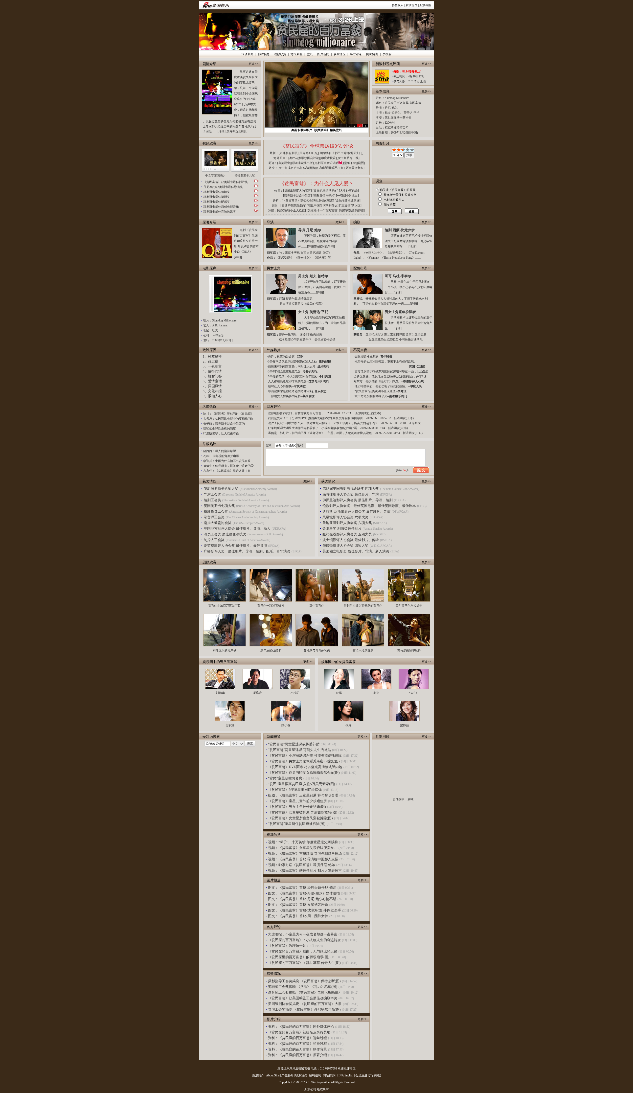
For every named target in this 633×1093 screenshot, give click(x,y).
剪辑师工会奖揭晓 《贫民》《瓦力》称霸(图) (302, 987)
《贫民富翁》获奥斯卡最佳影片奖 (225, 182)
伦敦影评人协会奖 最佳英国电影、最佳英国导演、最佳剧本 (369, 506)
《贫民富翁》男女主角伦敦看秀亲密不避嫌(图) (304, 761)
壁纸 (310, 54)
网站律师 (329, 1075)
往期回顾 (382, 737)
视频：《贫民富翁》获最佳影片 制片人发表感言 (305, 870)
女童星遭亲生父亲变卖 (383, 339)
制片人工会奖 (214, 540)
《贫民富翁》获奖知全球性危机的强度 (308, 200)
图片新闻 (323, 54)
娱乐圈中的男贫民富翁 (220, 662)
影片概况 (232, 131)
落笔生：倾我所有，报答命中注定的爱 (228, 466)
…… (418, 257)
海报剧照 (296, 54)
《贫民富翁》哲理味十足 (287, 946)
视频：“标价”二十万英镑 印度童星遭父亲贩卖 (303, 842)
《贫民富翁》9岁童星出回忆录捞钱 (295, 790)
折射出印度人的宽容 (297, 190)
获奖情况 (339, 54)
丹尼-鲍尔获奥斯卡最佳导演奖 (223, 187)
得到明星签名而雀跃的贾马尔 (363, 605)
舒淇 (339, 693)
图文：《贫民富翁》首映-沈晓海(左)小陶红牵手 (304, 910)
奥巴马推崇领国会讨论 (304, 158)
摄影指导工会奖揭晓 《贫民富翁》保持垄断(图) (304, 981)
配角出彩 (360, 268)
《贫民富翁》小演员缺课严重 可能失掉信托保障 (305, 755)
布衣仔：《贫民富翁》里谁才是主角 (227, 471)
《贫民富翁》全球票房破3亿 (311, 146)
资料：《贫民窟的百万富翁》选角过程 (297, 1038)
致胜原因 (209, 350)
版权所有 (323, 1089)
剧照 (243, 131)
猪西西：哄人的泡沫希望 (219, 451)
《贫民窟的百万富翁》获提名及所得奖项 (299, 1032)
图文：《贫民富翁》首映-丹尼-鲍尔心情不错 (302, 899)
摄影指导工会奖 (216, 511)
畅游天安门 (354, 153)
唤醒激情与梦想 (324, 195)
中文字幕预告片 (215, 175)
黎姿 (376, 693)
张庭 (348, 725)
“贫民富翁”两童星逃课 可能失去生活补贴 (299, 750)
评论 (348, 146)
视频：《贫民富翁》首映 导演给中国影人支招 (303, 859)
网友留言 (372, 54)
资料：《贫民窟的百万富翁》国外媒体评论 (301, 1026)
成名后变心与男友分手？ (295, 339)
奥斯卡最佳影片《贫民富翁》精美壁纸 (316, 130)
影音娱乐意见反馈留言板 (293, 1068)
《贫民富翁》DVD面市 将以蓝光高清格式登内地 (305, 767)
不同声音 (360, 350)
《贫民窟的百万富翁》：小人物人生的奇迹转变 (304, 940)
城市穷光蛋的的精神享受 (371, 396)
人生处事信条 (349, 190)
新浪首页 (411, 5)
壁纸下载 (350, 163)
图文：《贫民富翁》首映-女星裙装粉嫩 (298, 905)
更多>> (253, 64)
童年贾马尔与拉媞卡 (409, 605)
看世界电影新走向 (293, 205)
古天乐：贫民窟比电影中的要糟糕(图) (228, 418)
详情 (416, 81)
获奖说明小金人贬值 (291, 210)
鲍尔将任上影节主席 (333, 153)
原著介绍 (209, 222)
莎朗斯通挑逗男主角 (330, 168)
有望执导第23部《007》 (316, 252)
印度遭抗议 (328, 158)
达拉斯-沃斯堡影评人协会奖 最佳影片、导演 (356, 511)
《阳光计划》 (303, 257)
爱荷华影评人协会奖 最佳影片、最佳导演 (235, 545)
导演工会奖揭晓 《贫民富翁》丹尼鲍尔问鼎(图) (304, 1009)
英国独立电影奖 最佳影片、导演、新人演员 (355, 551)
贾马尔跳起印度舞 (409, 650)
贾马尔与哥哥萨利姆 (316, 650)
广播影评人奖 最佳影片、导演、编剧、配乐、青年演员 (247, 551)
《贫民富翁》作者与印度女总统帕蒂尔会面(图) (304, 772)
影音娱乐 (398, 5)
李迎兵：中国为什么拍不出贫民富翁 (227, 461)
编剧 (356, 222)
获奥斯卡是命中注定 (297, 195)
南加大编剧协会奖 (217, 523)
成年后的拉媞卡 (270, 650)
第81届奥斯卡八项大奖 (221, 489)
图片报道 (274, 880)
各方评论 (356, 54)
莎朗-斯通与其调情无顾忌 (296, 298)
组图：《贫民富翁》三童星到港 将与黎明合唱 (303, 795)
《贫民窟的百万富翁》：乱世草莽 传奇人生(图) (304, 963)
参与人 (402, 470)
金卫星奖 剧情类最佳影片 (342, 528)
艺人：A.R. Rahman (215, 325)
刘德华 (220, 693)
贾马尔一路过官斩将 (270, 605)
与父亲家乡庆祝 (289, 252)
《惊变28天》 (285, 257)
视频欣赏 (280, 54)
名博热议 (209, 407)
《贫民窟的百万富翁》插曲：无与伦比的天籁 (302, 951)
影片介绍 (274, 1019)
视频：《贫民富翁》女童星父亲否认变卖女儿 (302, 848)
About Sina (272, 1075)
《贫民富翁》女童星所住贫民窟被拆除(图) (300, 818)
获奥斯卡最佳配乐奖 (216, 202)
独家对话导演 (325, 246)
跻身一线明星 (288, 334)
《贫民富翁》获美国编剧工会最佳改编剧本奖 (302, 998)
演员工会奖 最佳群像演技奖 (225, 534)
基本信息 (382, 91)
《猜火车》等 (322, 257)
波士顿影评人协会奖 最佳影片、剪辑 (350, 540)
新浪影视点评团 (388, 64)
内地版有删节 (288, 153)
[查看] (410, 211)
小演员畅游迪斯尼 (411, 339)
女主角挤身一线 (348, 158)
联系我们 (301, 1075)
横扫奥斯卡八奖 (244, 175)
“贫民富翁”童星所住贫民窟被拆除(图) (296, 824)
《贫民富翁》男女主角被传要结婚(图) (297, 807)
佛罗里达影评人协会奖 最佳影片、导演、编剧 (357, 500)
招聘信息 (315, 1075)
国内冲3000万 (308, 153)
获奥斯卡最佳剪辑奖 (216, 192)
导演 (270, 222)
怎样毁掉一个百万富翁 (322, 210)
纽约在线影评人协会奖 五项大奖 (347, 534)
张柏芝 (413, 693)
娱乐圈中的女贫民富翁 (338, 662)
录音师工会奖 (214, 517)
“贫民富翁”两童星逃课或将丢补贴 (293, 744)
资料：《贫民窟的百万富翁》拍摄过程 (297, 1044)
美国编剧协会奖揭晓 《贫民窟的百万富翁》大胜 (305, 1004)
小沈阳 (295, 693)
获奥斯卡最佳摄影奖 (216, 197)
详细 (222, 131)
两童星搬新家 (354, 168)
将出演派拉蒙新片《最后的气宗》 (302, 303)
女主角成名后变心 (290, 168)
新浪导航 (425, 5)
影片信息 (264, 54)
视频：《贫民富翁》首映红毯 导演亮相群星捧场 (305, 853)
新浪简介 (258, 1075)
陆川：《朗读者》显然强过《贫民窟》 (228, 413)
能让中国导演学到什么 (323, 205)
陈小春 (285, 725)
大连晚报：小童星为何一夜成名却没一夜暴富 (302, 934)
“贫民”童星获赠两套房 (285, 778)
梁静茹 (404, 725)
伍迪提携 (309, 168)
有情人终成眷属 (363, 650)
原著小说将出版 (302, 163)
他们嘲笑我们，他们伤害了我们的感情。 (381, 386)
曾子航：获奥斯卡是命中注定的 (224, 423)
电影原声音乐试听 (327, 163)
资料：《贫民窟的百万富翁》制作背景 (297, 1049)
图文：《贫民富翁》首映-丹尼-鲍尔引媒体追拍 (304, 893)
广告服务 (287, 1075)
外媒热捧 (274, 350)
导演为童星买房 (416, 334)
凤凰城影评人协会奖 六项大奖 (345, 517)
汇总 (423, 81)
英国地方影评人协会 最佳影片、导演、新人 (237, 528)
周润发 (257, 693)
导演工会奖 (212, 494)
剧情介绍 (209, 64)
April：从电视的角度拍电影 (221, 456)
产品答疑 (375, 1075)
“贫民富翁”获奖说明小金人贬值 (375, 391)
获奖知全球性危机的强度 (219, 428)
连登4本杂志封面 (311, 334)
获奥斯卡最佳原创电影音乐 (221, 206)
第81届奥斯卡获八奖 (398, 117)
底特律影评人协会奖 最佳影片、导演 (350, 494)
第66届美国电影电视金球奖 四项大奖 (350, 489)
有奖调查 (284, 163)
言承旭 (229, 725)
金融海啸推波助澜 (348, 200)
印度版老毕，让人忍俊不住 (221, 433)
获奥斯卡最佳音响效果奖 (219, 211)
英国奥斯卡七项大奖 (219, 506)
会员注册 (361, 1075)
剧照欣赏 (209, 562)
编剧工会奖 (212, 500)
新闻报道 (274, 737)
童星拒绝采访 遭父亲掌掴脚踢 (385, 334)
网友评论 (274, 407)
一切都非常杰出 (347, 195)
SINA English (345, 1075)
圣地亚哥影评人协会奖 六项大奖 (347, 523)
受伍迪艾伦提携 (325, 339)
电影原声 (209, 268)
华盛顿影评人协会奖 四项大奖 (345, 545)
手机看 (387, 54)
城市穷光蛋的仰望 (352, 210)
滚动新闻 (247, 54)
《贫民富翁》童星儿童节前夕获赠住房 (297, 801)
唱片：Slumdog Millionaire (219, 320)
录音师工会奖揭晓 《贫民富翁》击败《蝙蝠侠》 (305, 992)
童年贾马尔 (316, 605)
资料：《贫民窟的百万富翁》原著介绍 (297, 1055)
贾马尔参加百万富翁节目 (224, 605)
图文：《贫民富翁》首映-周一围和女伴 (298, 916)
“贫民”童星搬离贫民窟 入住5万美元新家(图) (301, 784)
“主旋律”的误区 (350, 205)
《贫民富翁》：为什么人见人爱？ (316, 183)
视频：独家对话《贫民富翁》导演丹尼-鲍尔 (301, 865)
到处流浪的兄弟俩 (224, 650)
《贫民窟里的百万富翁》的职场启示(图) (298, 957)
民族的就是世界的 (325, 190)
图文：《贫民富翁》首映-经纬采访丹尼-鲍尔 (302, 887)
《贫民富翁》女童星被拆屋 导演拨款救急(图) (302, 812)
